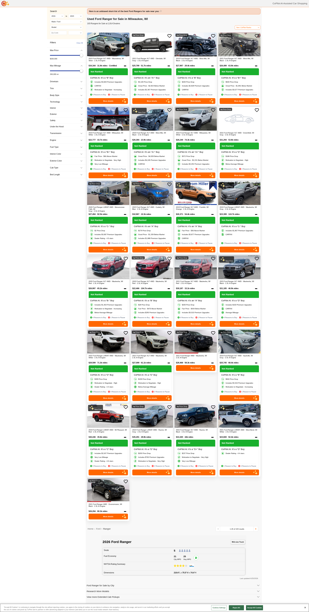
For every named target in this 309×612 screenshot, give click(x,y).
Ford (98, 529)
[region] (154, 608)
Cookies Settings (219, 608)
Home (90, 529)
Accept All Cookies (254, 608)
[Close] (305, 607)
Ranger (107, 529)
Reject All (236, 608)
